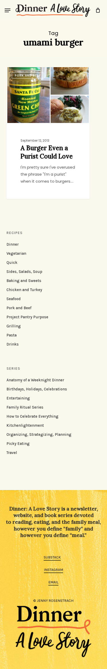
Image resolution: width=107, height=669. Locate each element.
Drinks (12, 344)
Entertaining (18, 398)
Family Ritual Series (24, 407)
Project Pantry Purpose (27, 317)
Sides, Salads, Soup (24, 271)
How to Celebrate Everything (32, 416)
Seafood (13, 298)
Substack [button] (52, 557)
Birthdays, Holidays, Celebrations (36, 389)
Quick (11, 262)
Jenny (22, 73)
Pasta (11, 335)
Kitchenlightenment (25, 425)
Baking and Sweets (23, 280)
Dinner (12, 244)
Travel (11, 452)
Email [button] (53, 582)
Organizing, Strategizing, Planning (38, 434)
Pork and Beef (18, 308)
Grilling (13, 326)
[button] (7, 10)
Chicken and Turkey (24, 289)
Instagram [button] (53, 570)
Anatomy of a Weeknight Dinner (35, 380)
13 (37, 73)
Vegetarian (16, 253)
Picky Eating (18, 443)
